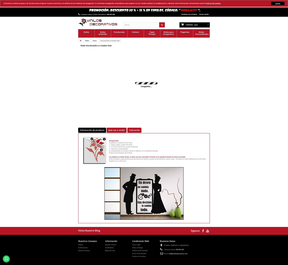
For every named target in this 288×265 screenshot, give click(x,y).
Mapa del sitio (110, 250)
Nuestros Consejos (87, 241)
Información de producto (92, 130)
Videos (80, 245)
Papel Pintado (152, 33)
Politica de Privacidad (139, 250)
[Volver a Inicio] (80, 40)
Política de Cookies (213, 3)
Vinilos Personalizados (202, 33)
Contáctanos (109, 247)
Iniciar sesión (204, 14)
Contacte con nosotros (189, 14)
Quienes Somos (110, 245)
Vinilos (86, 32)
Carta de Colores (84, 250)
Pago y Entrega (137, 247)
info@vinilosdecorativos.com (178, 254)
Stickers (135, 32)
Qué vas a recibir (116, 130)
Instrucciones (83, 247)
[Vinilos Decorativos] (99, 22)
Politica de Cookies (139, 256)
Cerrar (277, 3)
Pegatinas (185, 32)
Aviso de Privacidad (139, 253)
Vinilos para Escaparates (168, 33)
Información (111, 241)
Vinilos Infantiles (103, 33)
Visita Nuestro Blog (89, 230)
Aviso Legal (136, 245)
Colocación (134, 130)
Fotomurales (119, 32)
